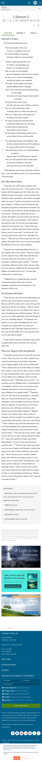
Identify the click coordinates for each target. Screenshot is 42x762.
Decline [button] (25, 758)
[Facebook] (17, 733)
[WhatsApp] (34, 733)
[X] (13, 733)
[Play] (10, 20)
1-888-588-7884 (16, 645)
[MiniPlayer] (38, 20)
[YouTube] (21, 733)
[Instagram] (26, 733)
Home (10, 628)
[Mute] (35, 20)
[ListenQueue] (4, 20)
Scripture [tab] (8, 33)
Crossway (20, 532)
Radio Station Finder (8, 654)
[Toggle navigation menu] (40, 3)
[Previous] (7, 20)
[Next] (13, 20)
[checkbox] (20, 693)
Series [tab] (33, 33)
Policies (37, 740)
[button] (38, 25)
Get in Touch (5, 649)
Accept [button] (17, 758)
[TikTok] (30, 733)
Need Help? (5, 652)
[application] (21, 20)
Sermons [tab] (21, 33)
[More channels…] (39, 733)
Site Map (6, 743)
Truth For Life (3, 2)
